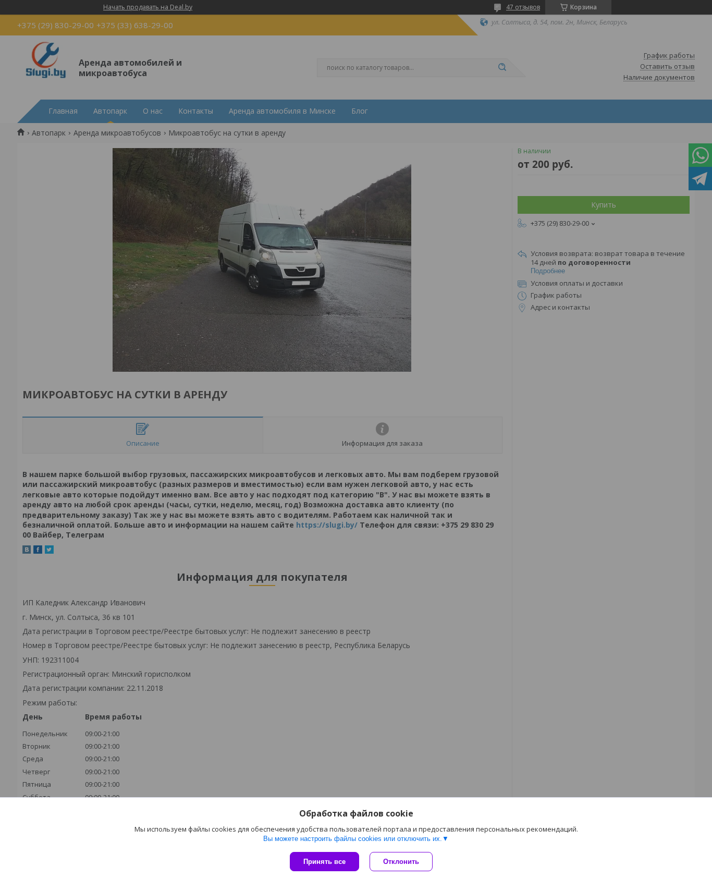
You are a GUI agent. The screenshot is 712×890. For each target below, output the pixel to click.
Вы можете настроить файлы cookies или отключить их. (352, 839)
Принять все (324, 861)
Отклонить (401, 861)
